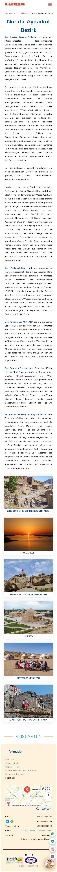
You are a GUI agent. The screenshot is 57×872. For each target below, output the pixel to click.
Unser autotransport (15, 774)
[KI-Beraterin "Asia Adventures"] (49, 863)
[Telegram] (52, 841)
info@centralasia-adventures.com (36, 830)
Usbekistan (22, 13)
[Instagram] (52, 849)
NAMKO (34, 866)
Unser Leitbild (12, 763)
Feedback (10, 777)
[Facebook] (52, 857)
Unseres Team (12, 766)
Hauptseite (9, 13)
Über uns (9, 759)
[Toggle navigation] (50, 4)
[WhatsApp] (52, 833)
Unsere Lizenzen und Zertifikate (20, 770)
